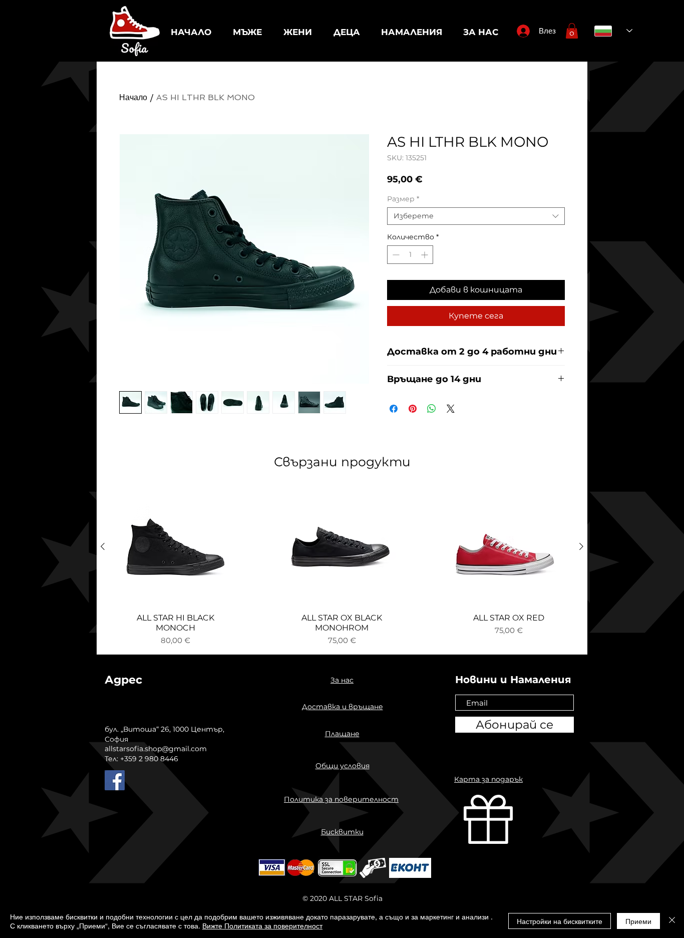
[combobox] (476, 216)
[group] (342, 567)
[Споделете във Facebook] (394, 409)
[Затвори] (672, 921)
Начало (133, 97)
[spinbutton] (410, 254)
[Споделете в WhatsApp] (432, 409)
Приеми (638, 921)
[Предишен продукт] (103, 546)
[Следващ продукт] (581, 546)
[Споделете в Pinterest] (413, 409)
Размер (403, 199)
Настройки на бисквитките (559, 921)
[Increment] (425, 254)
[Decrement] (395, 254)
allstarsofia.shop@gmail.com (156, 748)
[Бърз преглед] (175, 546)
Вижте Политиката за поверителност (262, 925)
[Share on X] (451, 409)
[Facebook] (115, 780)
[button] (571, 31)
